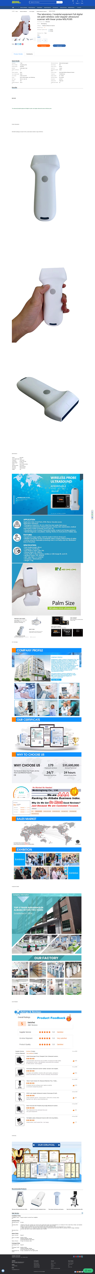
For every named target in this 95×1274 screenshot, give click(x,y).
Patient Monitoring (36, 1264)
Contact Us (52, 1265)
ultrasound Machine (37, 1265)
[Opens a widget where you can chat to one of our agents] (88, 1270)
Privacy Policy (70, 1264)
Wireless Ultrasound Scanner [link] (42, 11)
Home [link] (17, 11)
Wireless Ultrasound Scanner (48, 25)
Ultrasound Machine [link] (23, 11)
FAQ (68, 1265)
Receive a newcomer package (55, 1268)
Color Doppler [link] (31, 11)
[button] (39, 40)
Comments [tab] (29, 54)
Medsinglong (44, 23)
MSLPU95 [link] (52, 11)
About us (52, 1264)
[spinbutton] (42, 40)
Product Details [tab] (18, 54)
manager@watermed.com (15, 1269)
